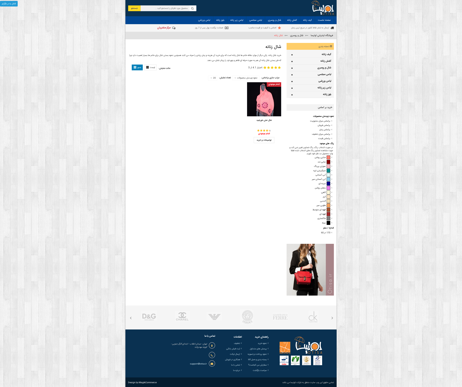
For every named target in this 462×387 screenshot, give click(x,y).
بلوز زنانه (327, 94)
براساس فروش (324, 125)
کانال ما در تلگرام (9, 4)
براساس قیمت (324, 138)
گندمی (323, 201)
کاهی (323, 192)
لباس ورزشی (324, 81)
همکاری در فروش (232, 359)
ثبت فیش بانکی (233, 349)
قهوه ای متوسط (319, 209)
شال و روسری (324, 68)
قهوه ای (322, 214)
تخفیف (237, 343)
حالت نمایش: (164, 68)
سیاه (324, 223)
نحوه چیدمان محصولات (247, 78)
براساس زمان (324, 129)
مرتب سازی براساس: (270, 78)
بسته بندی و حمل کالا (257, 359)
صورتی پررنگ (320, 166)
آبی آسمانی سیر (319, 179)
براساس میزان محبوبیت (320, 121)
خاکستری (321, 218)
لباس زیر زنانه (324, 88)
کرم (324, 196)
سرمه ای (322, 183)
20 (214, 78)
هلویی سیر (321, 205)
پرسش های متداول (258, 349)
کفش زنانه (326, 61)
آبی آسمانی (320, 175)
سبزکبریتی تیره (319, 170)
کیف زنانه (326, 54)
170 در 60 (325, 232)
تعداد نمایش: (225, 78)
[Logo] (301, 345)
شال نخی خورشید (264, 120)
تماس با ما (235, 365)
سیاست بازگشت (260, 370)
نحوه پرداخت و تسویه (257, 354)
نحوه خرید (262, 343)
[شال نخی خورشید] (264, 99)
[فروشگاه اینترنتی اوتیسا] (322, 8)
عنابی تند (322, 162)
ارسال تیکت (235, 354)
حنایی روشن (320, 157)
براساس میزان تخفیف (321, 134)
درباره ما (236, 370)
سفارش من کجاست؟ (257, 365)
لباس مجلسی (324, 74)
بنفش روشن (320, 188)
